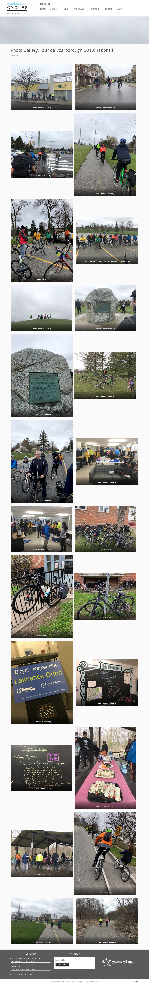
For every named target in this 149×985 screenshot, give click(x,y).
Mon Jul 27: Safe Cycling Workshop (23, 961)
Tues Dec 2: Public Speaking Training (23, 969)
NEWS (119, 9)
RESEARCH (95, 9)
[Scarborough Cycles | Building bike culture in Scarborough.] (17, 8)
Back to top (135, 981)
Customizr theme (94, 982)
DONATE (108, 9)
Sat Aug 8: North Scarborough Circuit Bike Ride (26, 958)
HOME (43, 9)
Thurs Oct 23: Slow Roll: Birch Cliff (22, 975)
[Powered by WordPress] (76, 981)
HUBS (65, 9)
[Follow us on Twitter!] (50, 4)
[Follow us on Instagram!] (46, 4)
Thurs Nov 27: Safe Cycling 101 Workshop (24, 972)
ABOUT (53, 9)
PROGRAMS (79, 9)
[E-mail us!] (42, 4)
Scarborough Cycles (60, 982)
